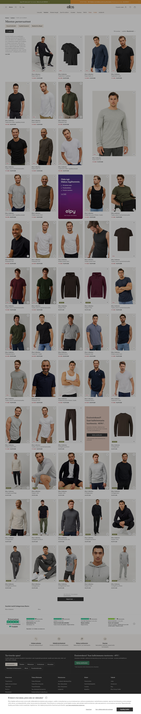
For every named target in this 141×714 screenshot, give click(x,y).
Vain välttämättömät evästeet (104, 709)
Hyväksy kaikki (124, 709)
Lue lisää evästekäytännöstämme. (75, 705)
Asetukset (89, 709)
